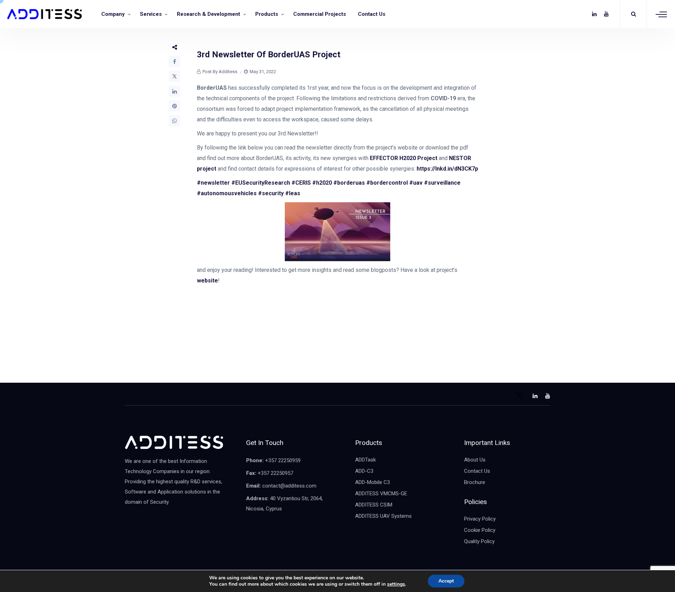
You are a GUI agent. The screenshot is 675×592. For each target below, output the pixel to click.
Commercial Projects (319, 14)
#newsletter (213, 182)
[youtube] (606, 14)
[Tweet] (174, 76)
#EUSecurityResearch (260, 182)
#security (271, 193)
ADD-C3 (364, 471)
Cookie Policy (479, 530)
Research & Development (208, 14)
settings (396, 584)
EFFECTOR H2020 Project (403, 158)
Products (266, 14)
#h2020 (322, 182)
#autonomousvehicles (227, 193)
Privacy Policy (480, 519)
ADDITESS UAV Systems (383, 516)
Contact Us (371, 14)
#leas (292, 193)
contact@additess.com (289, 486)
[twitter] (582, 14)
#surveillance (442, 182)
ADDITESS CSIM (373, 505)
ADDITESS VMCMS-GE (381, 493)
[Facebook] (174, 61)
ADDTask (365, 460)
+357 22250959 (283, 460)
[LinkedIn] (174, 91)
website (207, 280)
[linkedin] (594, 14)
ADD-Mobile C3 (372, 482)
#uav (416, 182)
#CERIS (301, 182)
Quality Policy (479, 541)
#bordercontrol (387, 182)
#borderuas (349, 182)
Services (151, 14)
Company (113, 14)
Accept (446, 581)
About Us (475, 460)
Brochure (474, 482)
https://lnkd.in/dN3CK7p (447, 168)
